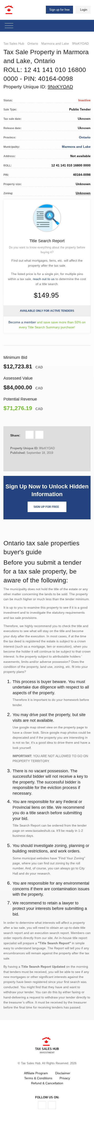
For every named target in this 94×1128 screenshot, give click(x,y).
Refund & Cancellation (47, 1083)
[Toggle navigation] (9, 25)
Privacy (65, 1078)
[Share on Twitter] (39, 435)
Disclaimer (62, 1073)
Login (83, 9)
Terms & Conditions (38, 1078)
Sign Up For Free (46, 506)
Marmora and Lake (55, 43)
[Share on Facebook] (30, 435)
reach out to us (44, 279)
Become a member (22, 322)
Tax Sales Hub (13, 43)
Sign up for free (59, 9)
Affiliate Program (36, 1073)
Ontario (32, 43)
